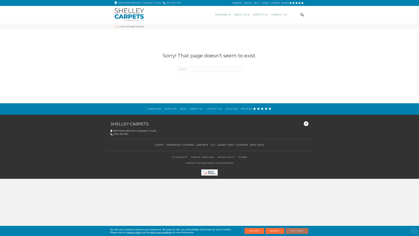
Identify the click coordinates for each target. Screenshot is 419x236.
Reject (275, 230)
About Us (196, 109)
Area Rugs (257, 145)
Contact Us (214, 109)
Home (117, 26)
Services (171, 109)
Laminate (202, 145)
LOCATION (275, 3)
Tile (213, 145)
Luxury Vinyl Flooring (232, 145)
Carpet (159, 145)
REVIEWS (285, 3)
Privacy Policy (226, 157)
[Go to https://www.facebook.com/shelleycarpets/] (306, 124)
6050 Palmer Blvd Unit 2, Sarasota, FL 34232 (139, 2)
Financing (154, 109)
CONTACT (265, 3)
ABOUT (257, 3)
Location (231, 109)
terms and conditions (161, 232)
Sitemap (242, 157)
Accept (254, 230)
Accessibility (179, 157)
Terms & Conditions (202, 157)
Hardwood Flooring (180, 145)
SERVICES (248, 3)
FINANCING (237, 3)
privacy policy (134, 232)
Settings (297, 230)
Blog (183, 109)
